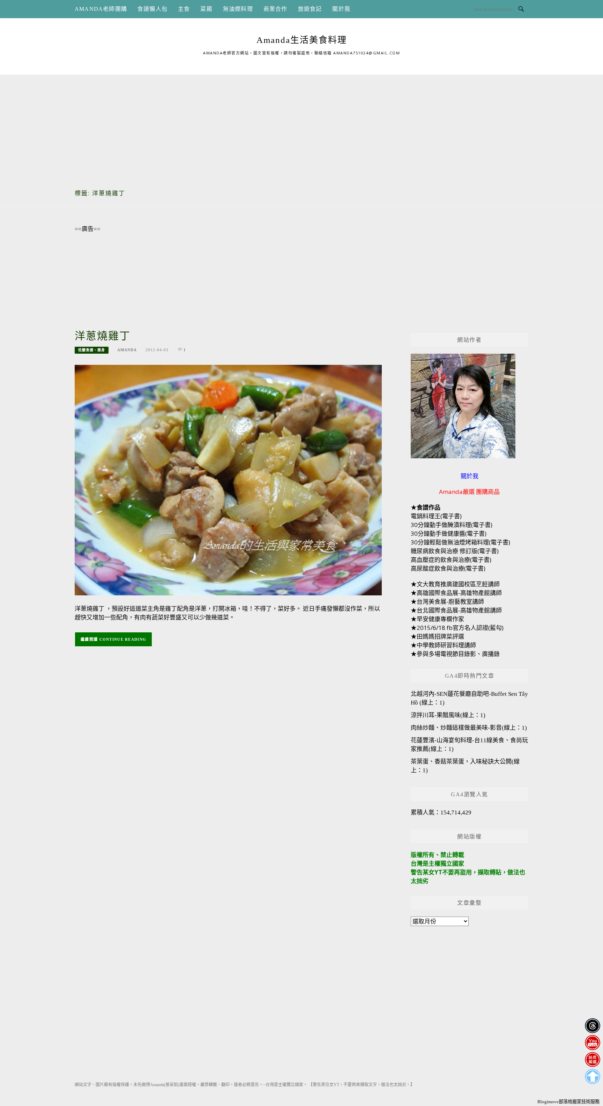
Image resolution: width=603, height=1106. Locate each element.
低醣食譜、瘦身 (91, 350)
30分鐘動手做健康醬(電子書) (448, 533)
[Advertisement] (301, 123)
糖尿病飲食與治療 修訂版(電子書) (455, 551)
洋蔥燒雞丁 (103, 335)
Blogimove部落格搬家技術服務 (568, 1101)
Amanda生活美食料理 (301, 40)
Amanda (127, 350)
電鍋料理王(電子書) (436, 516)
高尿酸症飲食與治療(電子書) (448, 568)
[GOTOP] (592, 1076)
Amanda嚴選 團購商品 (469, 492)
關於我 (341, 9)
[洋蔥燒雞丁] (228, 479)
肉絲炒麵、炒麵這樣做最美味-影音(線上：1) (469, 727)
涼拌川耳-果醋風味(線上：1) (448, 715)
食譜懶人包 (152, 9)
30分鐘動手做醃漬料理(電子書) (451, 525)
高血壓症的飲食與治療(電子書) (451, 560)
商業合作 (275, 9)
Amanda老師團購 (101, 9)
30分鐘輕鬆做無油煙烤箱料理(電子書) (460, 542)
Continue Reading (123, 639)
